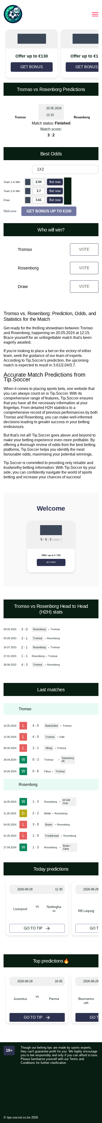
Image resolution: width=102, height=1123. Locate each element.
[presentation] (9, 548)
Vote (84, 249)
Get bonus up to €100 (49, 211)
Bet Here (51, 562)
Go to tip (33, 928)
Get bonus (31, 67)
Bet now (54, 182)
